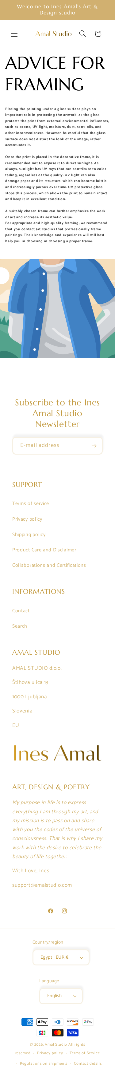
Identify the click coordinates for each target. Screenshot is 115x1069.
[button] (14, 33)
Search (19, 626)
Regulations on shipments (43, 1063)
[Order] (94, 446)
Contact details (88, 1063)
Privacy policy (27, 519)
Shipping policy (28, 535)
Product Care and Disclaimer (44, 550)
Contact (21, 611)
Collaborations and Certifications (49, 565)
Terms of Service (85, 1053)
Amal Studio (56, 1044)
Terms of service (30, 503)
